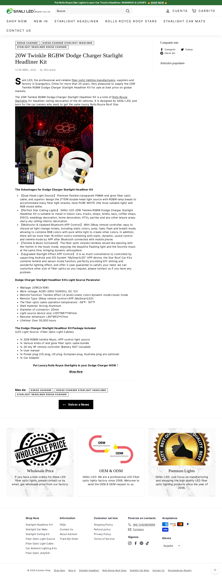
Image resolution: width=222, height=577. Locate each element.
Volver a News (78, 404)
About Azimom (68, 534)
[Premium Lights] (182, 449)
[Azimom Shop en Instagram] (129, 543)
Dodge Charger (27, 43)
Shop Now (17, 21)
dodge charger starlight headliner (67, 43)
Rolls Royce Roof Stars (131, 21)
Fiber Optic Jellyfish (38, 553)
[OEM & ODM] (111, 449)
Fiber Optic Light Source (40, 538)
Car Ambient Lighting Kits (41, 548)
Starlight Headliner (76, 21)
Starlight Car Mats (184, 21)
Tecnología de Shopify (179, 570)
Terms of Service (104, 538)
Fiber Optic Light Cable (39, 543)
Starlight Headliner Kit (39, 524)
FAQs (63, 524)
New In (41, 21)
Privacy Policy (102, 534)
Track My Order (69, 538)
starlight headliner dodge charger (42, 47)
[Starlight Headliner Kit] (54, 183)
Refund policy (102, 529)
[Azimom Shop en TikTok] (147, 543)
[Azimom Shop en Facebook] (135, 543)
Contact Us (19, 30)
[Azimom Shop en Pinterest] (141, 543)
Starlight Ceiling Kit (37, 534)
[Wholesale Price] (40, 449)
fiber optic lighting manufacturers (93, 80)
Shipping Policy (103, 524)
